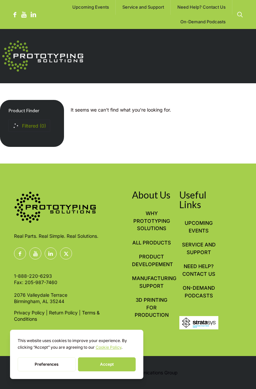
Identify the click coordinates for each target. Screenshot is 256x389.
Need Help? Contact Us (198, 270)
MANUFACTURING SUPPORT (151, 282)
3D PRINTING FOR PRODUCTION (152, 307)
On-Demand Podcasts (199, 292)
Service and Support (199, 248)
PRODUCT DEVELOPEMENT (151, 260)
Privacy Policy (29, 312)
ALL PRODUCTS (151, 242)
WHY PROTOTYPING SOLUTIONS (151, 220)
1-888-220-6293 (33, 276)
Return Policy (63, 312)
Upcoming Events (199, 227)
